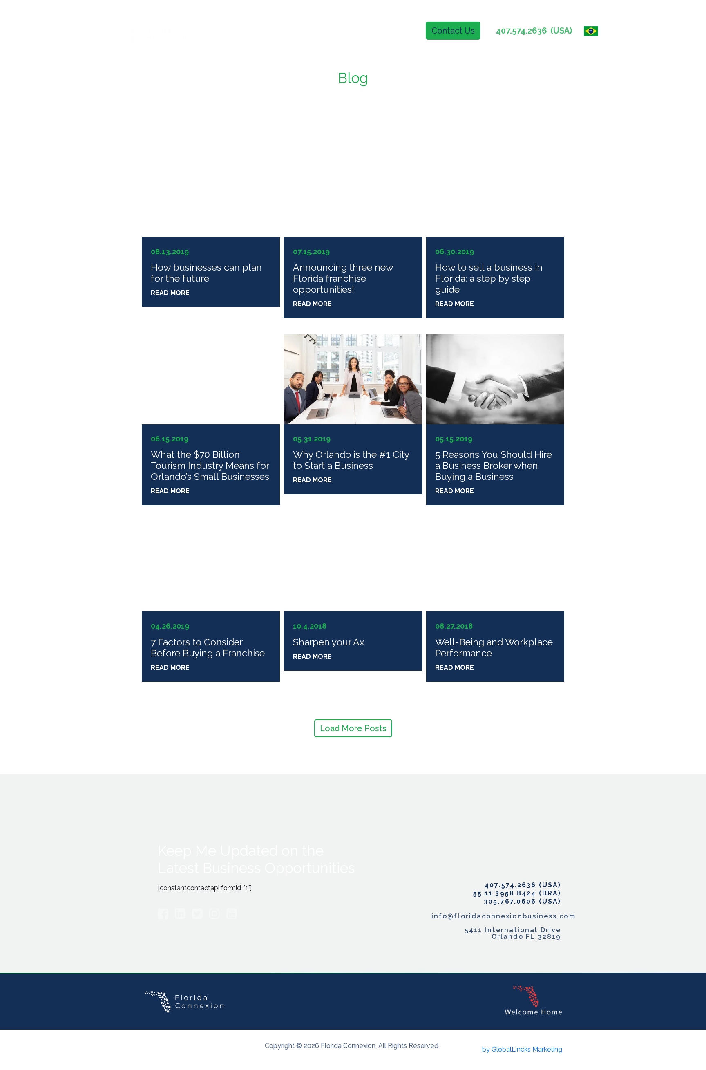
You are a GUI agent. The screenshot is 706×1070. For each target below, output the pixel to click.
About (309, 31)
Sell (371, 31)
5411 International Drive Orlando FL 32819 (513, 933)
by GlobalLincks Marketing (522, 1049)
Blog (402, 31)
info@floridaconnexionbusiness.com (496, 916)
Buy (343, 31)
